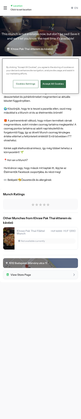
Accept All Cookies (53, 83)
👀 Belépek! (11, 180)
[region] (40, 76)
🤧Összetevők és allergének (34, 180)
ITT (69, 136)
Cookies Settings (25, 83)
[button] (5, 7)
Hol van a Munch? (17, 160)
